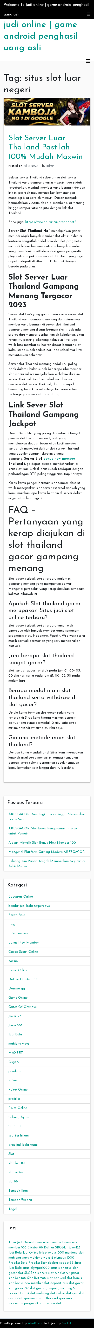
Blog (11, 924)
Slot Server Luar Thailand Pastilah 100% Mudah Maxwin (45, 147)
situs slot (57, 1267)
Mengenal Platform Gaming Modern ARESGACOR (46, 852)
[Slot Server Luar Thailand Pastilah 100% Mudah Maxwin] (47, 111)
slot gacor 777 (18, 1288)
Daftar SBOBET (56, 1247)
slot (20, 1273)
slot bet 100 (17, 1163)
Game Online (17, 998)
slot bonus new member (25, 1283)
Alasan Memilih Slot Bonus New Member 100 (42, 843)
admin (50, 165)
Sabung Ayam (18, 1117)
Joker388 (15, 1025)
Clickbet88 (35, 1247)
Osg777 (14, 1062)
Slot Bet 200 (36, 1278)
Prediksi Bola (17, 1262)
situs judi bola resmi (23, 1145)
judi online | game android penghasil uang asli (41, 36)
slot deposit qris (56, 1283)
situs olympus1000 (36, 1267)
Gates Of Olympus (22, 1007)
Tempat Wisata (20, 1200)
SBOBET (15, 1126)
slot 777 (53, 1273)
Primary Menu (88, 61)
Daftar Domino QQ (23, 979)
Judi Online (30, 1252)
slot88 (13, 1181)
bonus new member (59, 459)
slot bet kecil (56, 1278)
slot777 (42, 1273)
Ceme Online (17, 970)
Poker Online (17, 1090)
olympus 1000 (64, 1257)
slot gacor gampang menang (51, 1288)
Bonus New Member (23, 942)
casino (13, 961)
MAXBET (15, 1053)
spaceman (66, 1298)
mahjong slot (74, 1252)
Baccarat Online (20, 897)
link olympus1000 (51, 1252)
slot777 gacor (69, 1273)
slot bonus (74, 1278)
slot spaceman (27, 1298)
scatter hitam (18, 1135)
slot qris (72, 1293)
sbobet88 (66, 1262)
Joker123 (14, 1016)
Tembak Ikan (18, 1191)
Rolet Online (17, 1108)
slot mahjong (39, 1293)
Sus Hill (67, 1323)
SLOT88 (30, 1273)
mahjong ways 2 (41, 1257)
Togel (12, 1209)
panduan (14, 1071)
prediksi (14, 1099)
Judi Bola (15, 1034)
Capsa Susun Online (23, 952)
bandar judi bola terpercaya (29, 906)
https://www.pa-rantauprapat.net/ (50, 222)
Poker (12, 1080)
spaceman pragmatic (23, 1303)
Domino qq (16, 988)
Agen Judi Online (20, 1242)
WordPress (35, 1323)
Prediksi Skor (37, 1262)
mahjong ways (18, 1044)
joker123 (74, 1247)
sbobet (53, 1262)
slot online (15, 1172)
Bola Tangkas (18, 933)
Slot (11, 1154)
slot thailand (48, 1298)
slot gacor (76, 1283)
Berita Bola (16, 915)
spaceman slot (50, 1303)
